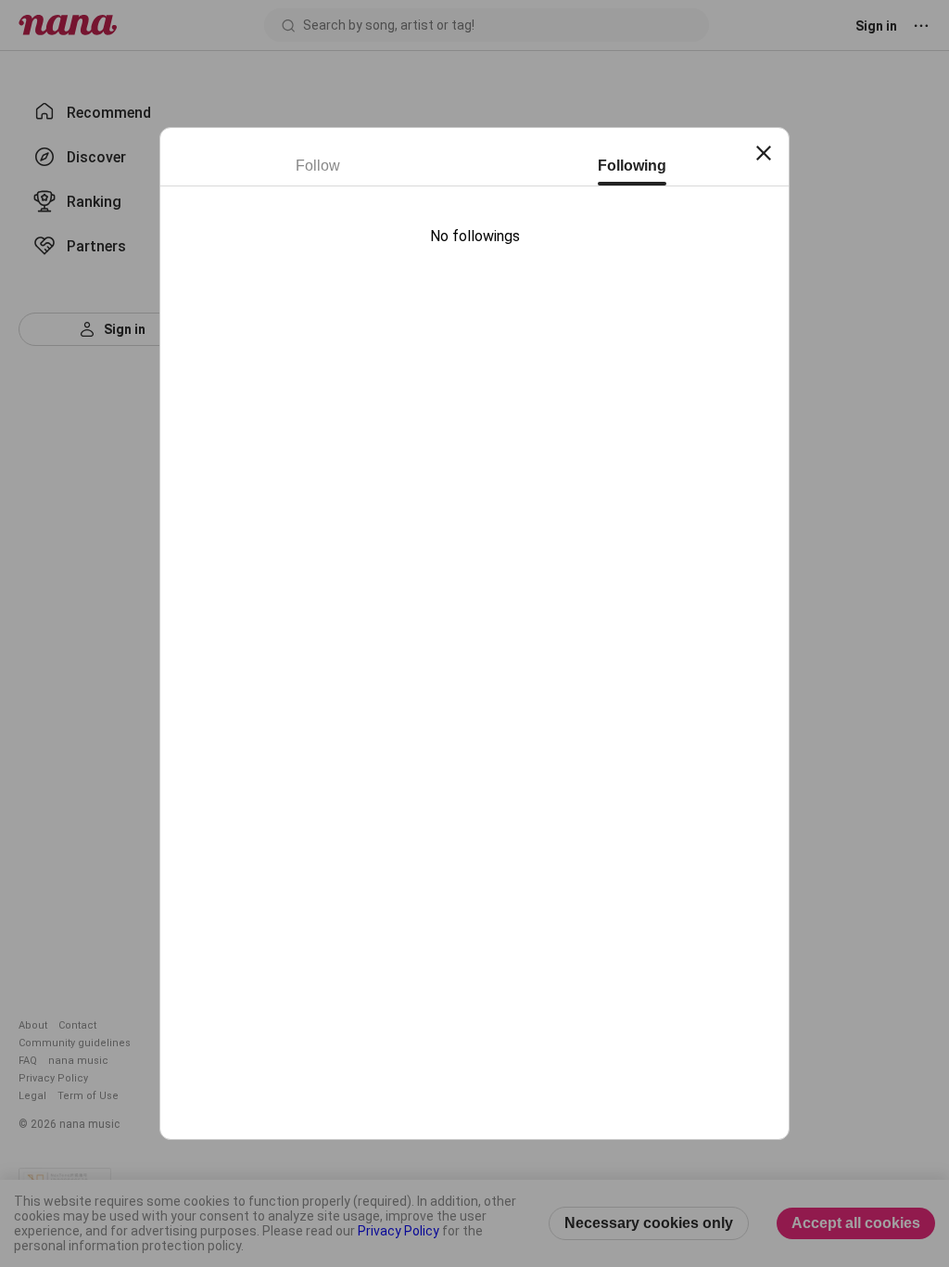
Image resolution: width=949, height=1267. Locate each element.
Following (632, 165)
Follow (318, 165)
